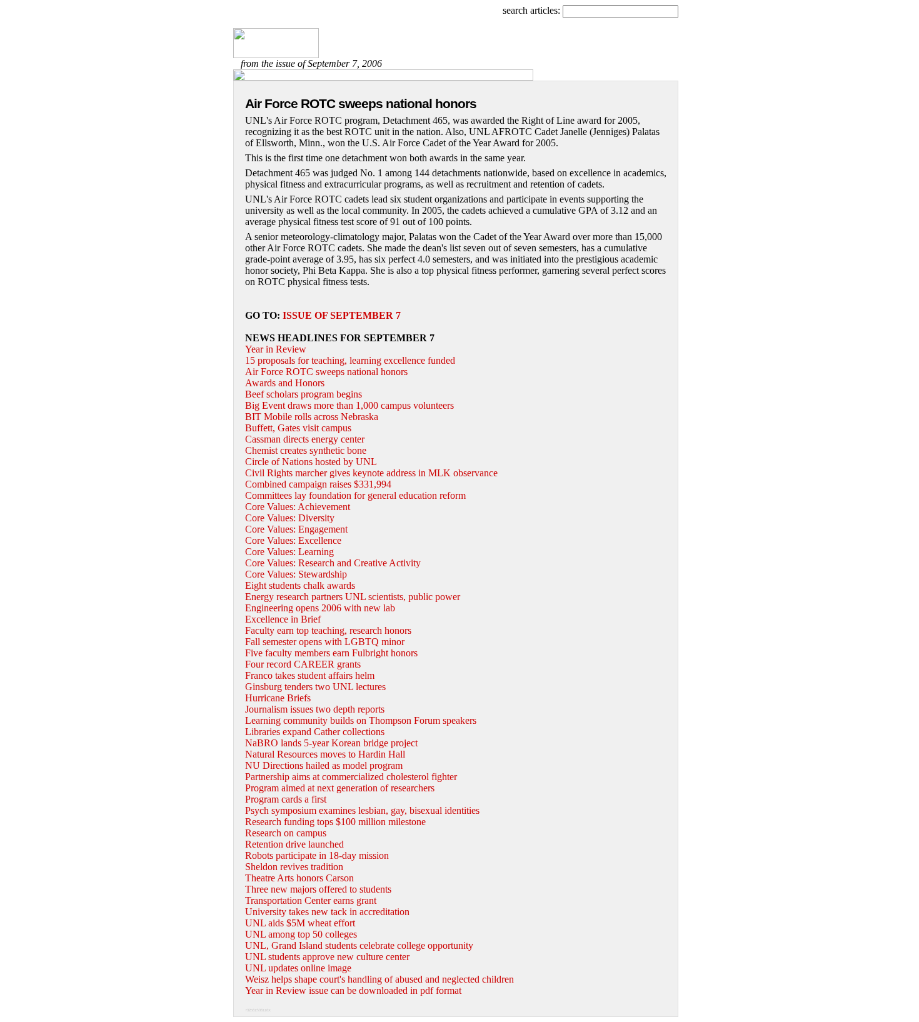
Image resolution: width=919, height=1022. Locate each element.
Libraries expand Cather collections (314, 731)
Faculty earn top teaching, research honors (328, 630)
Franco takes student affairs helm (309, 675)
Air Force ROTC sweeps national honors (326, 371)
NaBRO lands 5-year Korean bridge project (331, 743)
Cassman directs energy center (304, 439)
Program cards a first (285, 799)
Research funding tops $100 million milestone (335, 821)
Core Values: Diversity (289, 518)
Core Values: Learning (289, 551)
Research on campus (285, 833)
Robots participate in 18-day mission (317, 855)
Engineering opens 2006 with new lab (320, 608)
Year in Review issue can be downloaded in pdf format (353, 990)
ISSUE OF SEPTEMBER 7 (342, 315)
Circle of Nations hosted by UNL (311, 461)
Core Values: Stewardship (296, 574)
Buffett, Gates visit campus (298, 428)
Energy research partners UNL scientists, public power (352, 596)
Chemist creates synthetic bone (305, 450)
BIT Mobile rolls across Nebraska (311, 416)
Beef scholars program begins (303, 394)
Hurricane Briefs (278, 698)
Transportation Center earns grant (310, 900)
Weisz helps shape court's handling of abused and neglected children (379, 979)
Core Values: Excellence (293, 540)
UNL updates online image (298, 968)
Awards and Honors (284, 383)
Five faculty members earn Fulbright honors (331, 653)
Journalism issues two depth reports (314, 709)
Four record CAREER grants (303, 664)
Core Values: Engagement (296, 529)
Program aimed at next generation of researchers (339, 788)
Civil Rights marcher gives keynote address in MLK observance (371, 473)
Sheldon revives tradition (294, 866)
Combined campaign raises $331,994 (318, 484)
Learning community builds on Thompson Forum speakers (360, 720)
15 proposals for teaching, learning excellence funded (350, 360)
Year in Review (275, 349)
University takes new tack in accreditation (327, 911)
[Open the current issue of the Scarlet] (276, 54)
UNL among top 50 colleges (301, 934)
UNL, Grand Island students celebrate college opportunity (359, 945)
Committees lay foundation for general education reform (355, 495)
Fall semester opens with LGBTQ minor (324, 641)
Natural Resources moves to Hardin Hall (325, 754)
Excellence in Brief (283, 619)
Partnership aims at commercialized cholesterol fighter (351, 776)
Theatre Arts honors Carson (299, 878)
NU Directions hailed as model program (324, 765)
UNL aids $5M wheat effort (300, 923)
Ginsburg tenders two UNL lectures (315, 686)
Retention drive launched (294, 844)
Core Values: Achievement (297, 506)
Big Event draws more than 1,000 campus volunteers (349, 405)
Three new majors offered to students (318, 889)
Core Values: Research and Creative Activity (333, 563)
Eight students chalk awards (300, 585)
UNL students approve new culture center (327, 956)
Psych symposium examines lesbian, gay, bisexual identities (362, 810)
